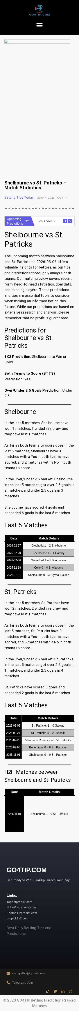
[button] (40, 25)
